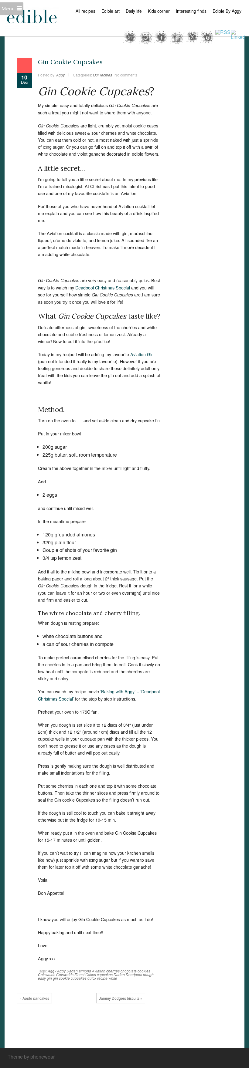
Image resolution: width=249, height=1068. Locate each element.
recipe (102, 978)
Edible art (110, 11)
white (112, 978)
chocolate (129, 970)
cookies (144, 970)
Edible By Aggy (227, 11)
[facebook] (203, 1057)
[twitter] (212, 1057)
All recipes (85, 11)
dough (148, 974)
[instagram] (239, 1057)
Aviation (98, 970)
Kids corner (159, 11)
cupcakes (105, 974)
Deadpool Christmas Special (102, 287)
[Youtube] (230, 1057)
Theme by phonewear (31, 1056)
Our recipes (102, 74)
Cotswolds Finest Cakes (76, 974)
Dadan (119, 974)
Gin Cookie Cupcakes (70, 62)
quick (91, 978)
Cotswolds (46, 974)
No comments (125, 74)
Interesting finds (191, 11)
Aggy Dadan (67, 970)
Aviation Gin (142, 354)
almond (85, 970)
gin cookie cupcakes (70, 978)
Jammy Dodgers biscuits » (120, 998)
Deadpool (134, 974)
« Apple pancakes (34, 998)
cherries (113, 970)
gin (49, 978)
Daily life (134, 11)
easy (42, 978)
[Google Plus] (221, 1057)
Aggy (52, 970)
